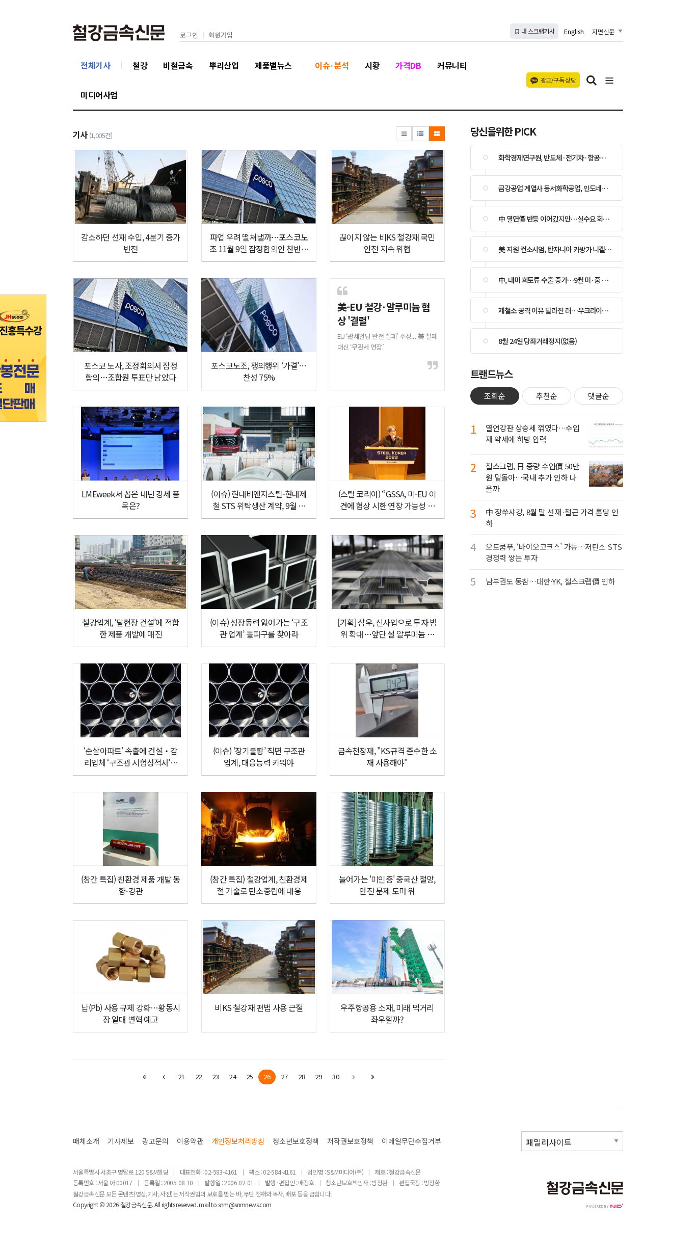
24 (232, 1076)
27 (284, 1076)
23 (215, 1076)
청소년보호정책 (296, 1141)
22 (199, 1076)
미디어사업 (99, 95)
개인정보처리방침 (237, 1141)
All (157, 1204)
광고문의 (155, 1141)
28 (302, 1076)
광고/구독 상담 (558, 79)
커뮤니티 (452, 65)
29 (318, 1076)
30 (335, 1076)
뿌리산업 (223, 65)
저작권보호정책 (350, 1141)
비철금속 (178, 65)
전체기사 (95, 65)
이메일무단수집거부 (411, 1141)
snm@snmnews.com (245, 1204)
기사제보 (121, 1141)
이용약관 (190, 1141)
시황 (372, 65)
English (574, 31)
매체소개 (86, 1141)
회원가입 (220, 35)
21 (181, 1076)
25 (250, 1076)
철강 (139, 65)
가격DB (408, 65)
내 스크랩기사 (537, 30)
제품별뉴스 (273, 65)
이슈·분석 (332, 65)
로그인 (189, 35)
